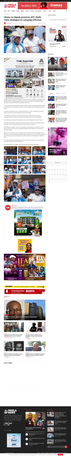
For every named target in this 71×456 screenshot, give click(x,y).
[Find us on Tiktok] (8, 430)
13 (60, 172)
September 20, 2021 (34, 338)
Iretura (12, 452)
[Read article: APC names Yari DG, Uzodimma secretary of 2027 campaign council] (51, 74)
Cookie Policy (46, 452)
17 (52, 174)
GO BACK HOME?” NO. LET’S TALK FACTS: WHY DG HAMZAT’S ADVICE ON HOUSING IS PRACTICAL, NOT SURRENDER (57, 66)
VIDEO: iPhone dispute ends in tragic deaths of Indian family (60, 80)
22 (65, 174)
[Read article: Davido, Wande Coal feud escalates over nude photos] (35, 419)
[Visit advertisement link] (42, 5)
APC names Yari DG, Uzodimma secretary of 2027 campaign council (61, 74)
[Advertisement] (35, 396)
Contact (42, 452)
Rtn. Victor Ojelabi (8, 337)
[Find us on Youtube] (10, 430)
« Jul (49, 181)
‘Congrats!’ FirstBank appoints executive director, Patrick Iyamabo (21, 317)
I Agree (60, 454)
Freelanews (9, 23)
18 (54, 174)
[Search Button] (66, 11)
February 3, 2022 (15, 337)
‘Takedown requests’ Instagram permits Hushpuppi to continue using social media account (34, 336)
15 (65, 172)
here (65, 19)
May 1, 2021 (33, 356)
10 (52, 172)
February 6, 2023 (15, 23)
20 (60, 174)
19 (57, 174)
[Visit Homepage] (10, 6)
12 (57, 172)
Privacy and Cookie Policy (52, 454)
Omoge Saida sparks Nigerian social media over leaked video (61, 105)
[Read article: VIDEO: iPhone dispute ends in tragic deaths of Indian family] (51, 81)
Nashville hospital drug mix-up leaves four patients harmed (60, 87)
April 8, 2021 (12, 356)
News (7, 14)
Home (5, 14)
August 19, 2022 (13, 318)
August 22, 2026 (51, 69)
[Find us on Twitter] (6, 430)
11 (54, 172)
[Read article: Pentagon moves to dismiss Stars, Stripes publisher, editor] (50, 441)
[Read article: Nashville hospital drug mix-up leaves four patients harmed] (51, 87)
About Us (38, 452)
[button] (10, 150)
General (10, 14)
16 (49, 174)
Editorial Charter (52, 452)
